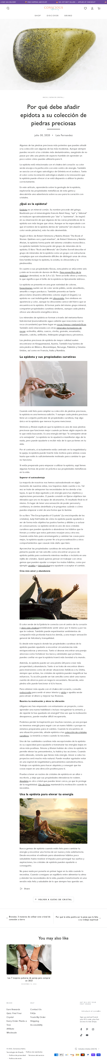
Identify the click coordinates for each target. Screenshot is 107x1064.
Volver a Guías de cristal (55, 899)
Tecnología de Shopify (15, 1052)
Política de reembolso (34, 1052)
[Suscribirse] (99, 1011)
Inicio (45, 97)
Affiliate (10, 1028)
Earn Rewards (13, 1009)
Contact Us (36, 1009)
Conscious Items (19, 1049)
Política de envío (15, 1058)
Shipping (34, 1021)
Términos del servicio (36, 1055)
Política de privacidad (17, 1055)
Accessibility (36, 1025)
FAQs (33, 1013)
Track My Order (38, 1017)
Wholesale (12, 1032)
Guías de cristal (56, 97)
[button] (8, 8)
